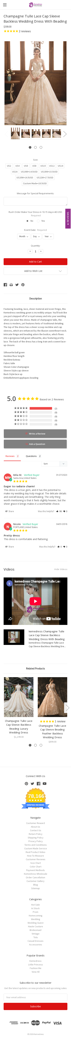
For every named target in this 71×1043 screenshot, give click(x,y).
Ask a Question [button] (37, 444)
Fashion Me (35, 968)
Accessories (35, 944)
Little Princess (35, 964)
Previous (6, 134)
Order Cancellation (35, 877)
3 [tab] (41, 147)
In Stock (35, 908)
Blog (35, 884)
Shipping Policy (35, 837)
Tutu (35, 937)
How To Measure (35, 855)
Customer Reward (35, 823)
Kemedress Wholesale (35, 873)
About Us (35, 826)
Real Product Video (35, 852)
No (32, 220)
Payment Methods (35, 870)
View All (35, 971)
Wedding (35, 919)
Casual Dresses (35, 940)
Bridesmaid (35, 930)
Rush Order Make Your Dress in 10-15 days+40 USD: (35, 213)
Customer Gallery (35, 881)
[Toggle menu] (4, 4)
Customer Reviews (35, 859)
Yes (43, 220)
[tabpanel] (15, 133)
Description (35, 298)
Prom (35, 911)
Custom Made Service (35, 848)
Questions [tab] (31, 456)
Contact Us (35, 830)
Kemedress (35, 960)
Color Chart (35, 866)
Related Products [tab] (35, 668)
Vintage (35, 933)
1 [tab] (30, 147)
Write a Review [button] (37, 433)
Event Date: (35, 229)
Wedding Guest (35, 922)
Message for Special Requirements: (35, 193)
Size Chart (35, 862)
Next (64, 134)
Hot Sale (35, 904)
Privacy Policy (35, 841)
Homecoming (35, 915)
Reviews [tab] (10, 456)
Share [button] (11, 511)
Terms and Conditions (35, 844)
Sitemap (35, 888)
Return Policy (35, 834)
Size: (35, 159)
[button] (59, 511)
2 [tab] (35, 147)
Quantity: (35, 245)
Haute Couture (35, 926)
